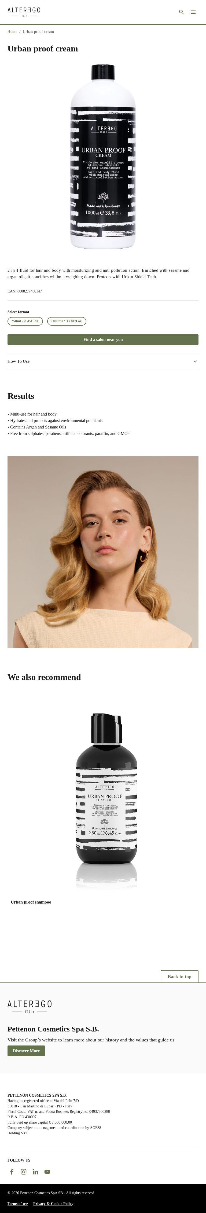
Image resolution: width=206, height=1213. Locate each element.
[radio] (25, 321)
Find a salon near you (103, 339)
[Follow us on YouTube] (47, 1171)
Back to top (180, 976)
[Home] (24, 12)
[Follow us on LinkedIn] (35, 1171)
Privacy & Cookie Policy (53, 1204)
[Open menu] (193, 12)
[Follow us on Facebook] (12, 1171)
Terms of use (18, 1204)
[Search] (181, 12)
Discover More (26, 1050)
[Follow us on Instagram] (23, 1171)
